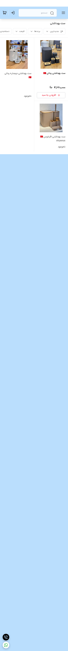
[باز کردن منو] (62, 12)
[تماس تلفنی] (6, 637)
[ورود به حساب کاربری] (13, 12)
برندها (37, 31)
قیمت (21, 31)
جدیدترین (54, 31)
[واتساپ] (6, 645)
